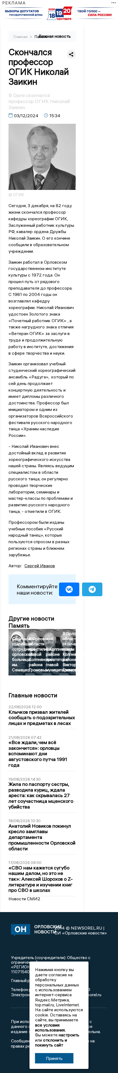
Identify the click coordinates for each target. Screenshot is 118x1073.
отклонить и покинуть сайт (51, 1042)
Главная (20, 36)
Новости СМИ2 (24, 898)
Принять (54, 1058)
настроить (69, 1034)
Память (41, 36)
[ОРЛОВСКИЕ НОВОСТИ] (19, 930)
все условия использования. (50, 1027)
